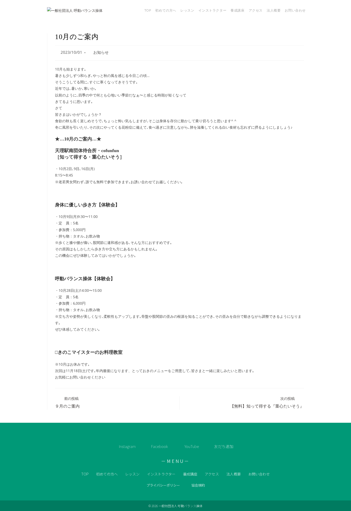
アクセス (212, 474)
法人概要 (233, 474)
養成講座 (190, 474)
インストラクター (161, 474)
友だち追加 (223, 446)
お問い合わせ (259, 474)
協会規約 (198, 485)
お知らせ (101, 52)
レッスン (132, 474)
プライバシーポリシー (163, 485)
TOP (85, 474)
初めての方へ (107, 474)
